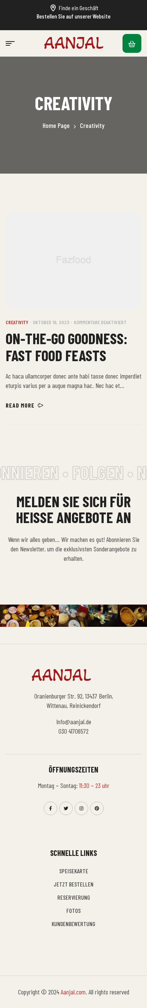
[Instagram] (81, 808)
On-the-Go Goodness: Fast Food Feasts (66, 347)
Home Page (56, 125)
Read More (20, 405)
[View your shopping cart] (132, 43)
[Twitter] (66, 808)
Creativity (17, 322)
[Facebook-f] (50, 808)
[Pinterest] (97, 808)
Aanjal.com (73, 992)
